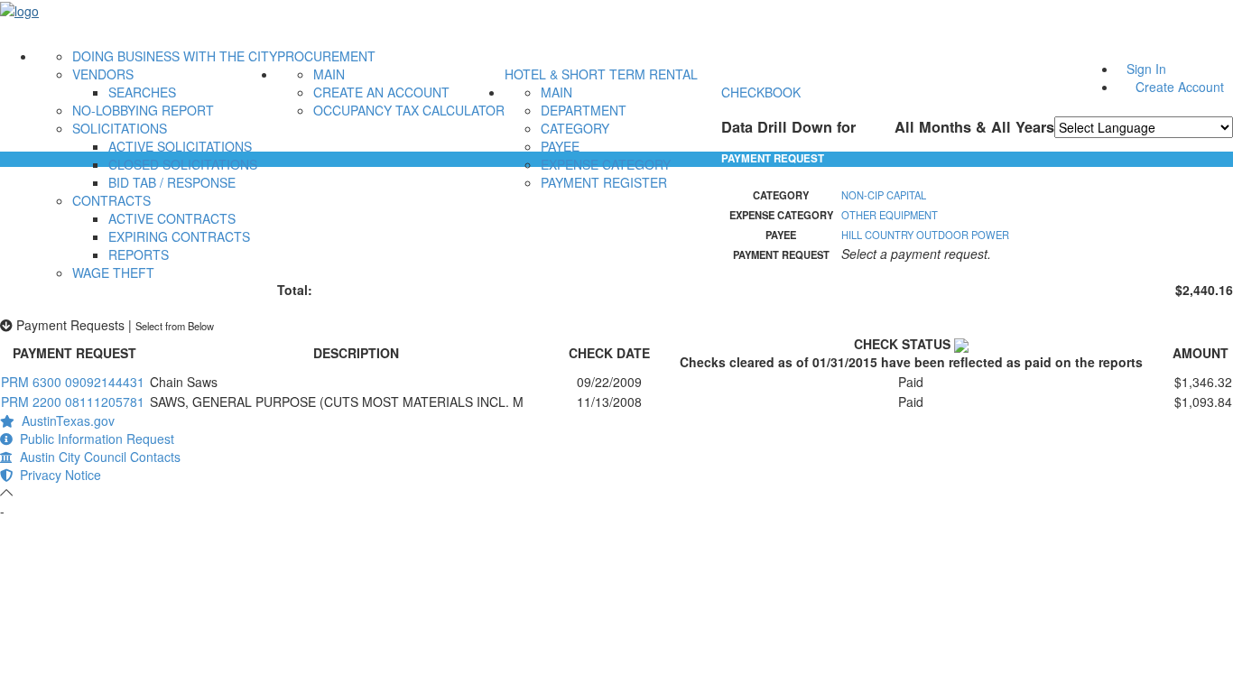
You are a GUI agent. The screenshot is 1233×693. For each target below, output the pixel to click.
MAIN (329, 74)
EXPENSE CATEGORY (606, 164)
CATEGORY (575, 128)
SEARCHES (142, 92)
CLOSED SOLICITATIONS (182, 164)
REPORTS (138, 254)
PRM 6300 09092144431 (72, 382)
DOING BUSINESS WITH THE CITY (174, 56)
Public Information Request (93, 439)
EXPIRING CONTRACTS (179, 236)
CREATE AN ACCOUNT (381, 92)
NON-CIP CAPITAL (883, 195)
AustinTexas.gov (64, 420)
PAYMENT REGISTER (604, 182)
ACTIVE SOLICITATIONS (180, 146)
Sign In (1146, 69)
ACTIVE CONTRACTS (172, 218)
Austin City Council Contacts (97, 457)
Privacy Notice (57, 475)
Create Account (1180, 87)
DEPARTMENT (583, 110)
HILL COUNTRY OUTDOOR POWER (925, 234)
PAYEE (560, 146)
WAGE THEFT (113, 272)
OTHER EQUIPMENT (889, 215)
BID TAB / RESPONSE (172, 182)
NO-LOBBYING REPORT (143, 110)
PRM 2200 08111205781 (72, 402)
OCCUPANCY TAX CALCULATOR (409, 110)
